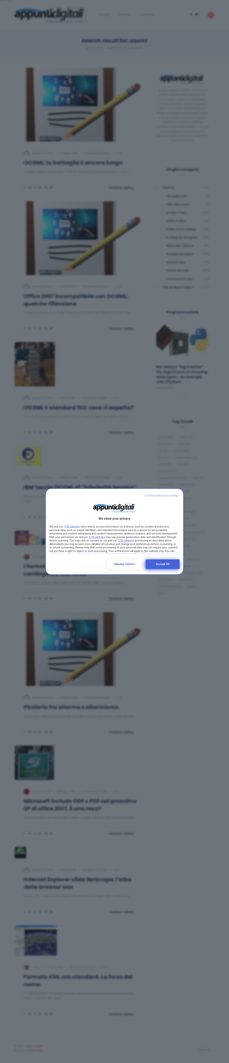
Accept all (162, 564)
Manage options (124, 564)
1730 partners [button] (72, 526)
